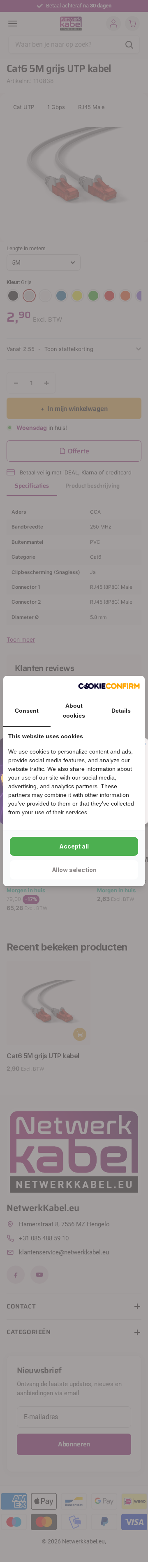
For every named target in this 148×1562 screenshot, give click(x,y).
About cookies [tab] (74, 710)
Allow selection (74, 869)
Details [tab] (121, 710)
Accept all (74, 846)
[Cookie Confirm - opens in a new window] (109, 686)
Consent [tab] (27, 710)
